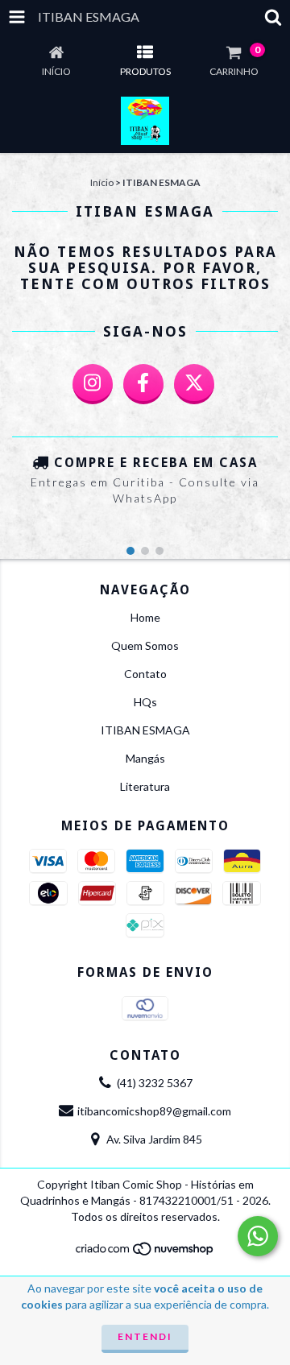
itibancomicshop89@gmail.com (154, 1111)
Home (145, 617)
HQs (145, 702)
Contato (145, 673)
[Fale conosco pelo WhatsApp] (258, 1236)
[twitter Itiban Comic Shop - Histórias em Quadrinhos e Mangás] (194, 384)
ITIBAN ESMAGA (145, 730)
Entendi (145, 1336)
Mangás (145, 758)
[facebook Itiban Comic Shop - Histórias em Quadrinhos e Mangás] (143, 384)
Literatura (145, 786)
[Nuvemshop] (145, 1253)
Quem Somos (145, 645)
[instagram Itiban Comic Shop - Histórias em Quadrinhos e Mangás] (92, 384)
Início (102, 182)
